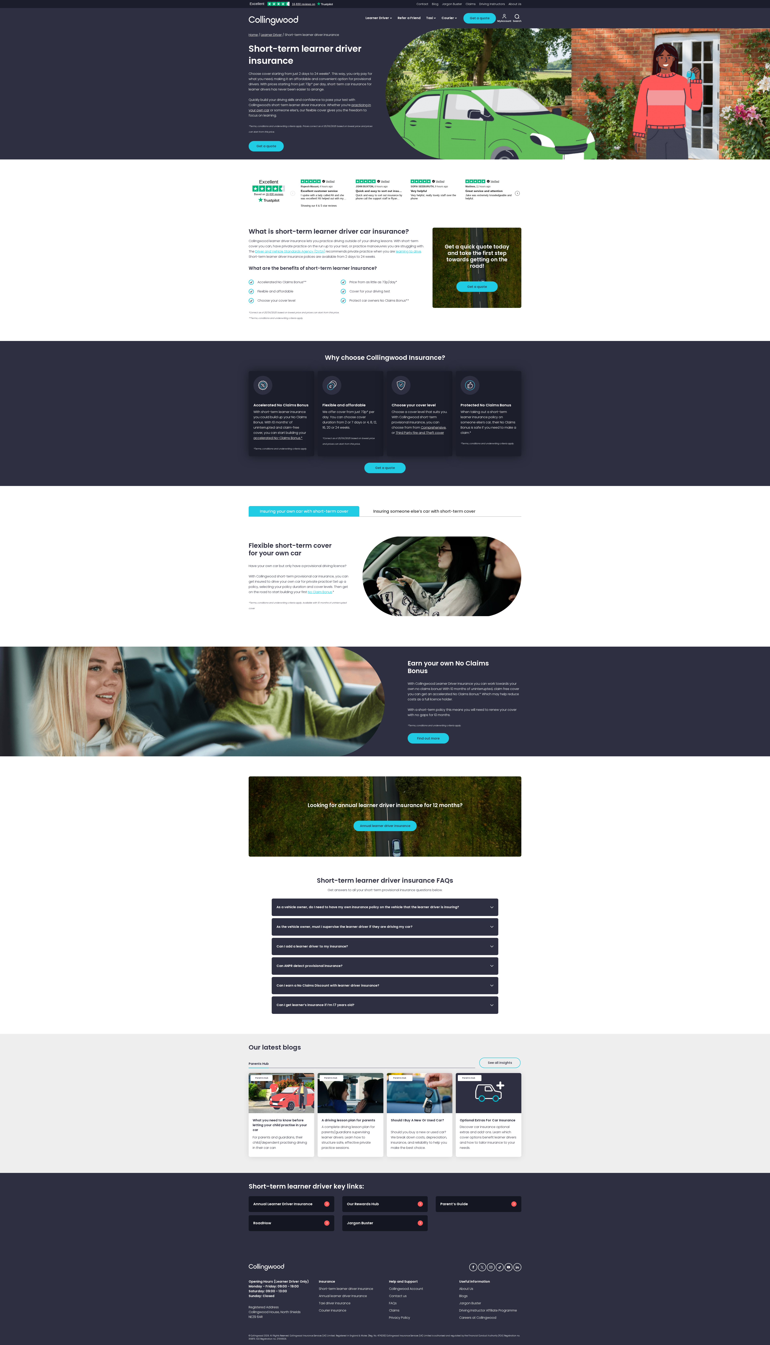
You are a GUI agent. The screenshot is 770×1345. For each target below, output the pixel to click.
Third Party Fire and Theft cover (420, 432)
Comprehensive (433, 427)
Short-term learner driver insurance (346, 1288)
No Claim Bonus (320, 592)
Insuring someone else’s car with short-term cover (424, 511)
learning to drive (408, 251)
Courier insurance (332, 1310)
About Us (515, 4)
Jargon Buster (452, 4)
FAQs (393, 1303)
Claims (471, 4)
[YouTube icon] (509, 1267)
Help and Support (403, 1281)
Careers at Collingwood (477, 1317)
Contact (422, 4)
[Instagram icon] (491, 1267)
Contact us (398, 1296)
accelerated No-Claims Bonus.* (278, 438)
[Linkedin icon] (517, 1267)
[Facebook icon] (473, 1267)
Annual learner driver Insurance (343, 1296)
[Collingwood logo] (273, 20)
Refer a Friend (409, 18)
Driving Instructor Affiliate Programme (488, 1310)
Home (253, 34)
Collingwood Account (406, 1288)
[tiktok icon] (500, 1267)
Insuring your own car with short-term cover (304, 511)
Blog (435, 4)
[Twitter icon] (482, 1267)
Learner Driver (271, 34)
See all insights (500, 1062)
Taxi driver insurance (335, 1303)
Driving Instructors (492, 4)
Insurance (327, 1281)
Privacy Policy (399, 1317)
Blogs (463, 1296)
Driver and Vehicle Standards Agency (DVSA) (290, 251)
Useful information (474, 1281)
